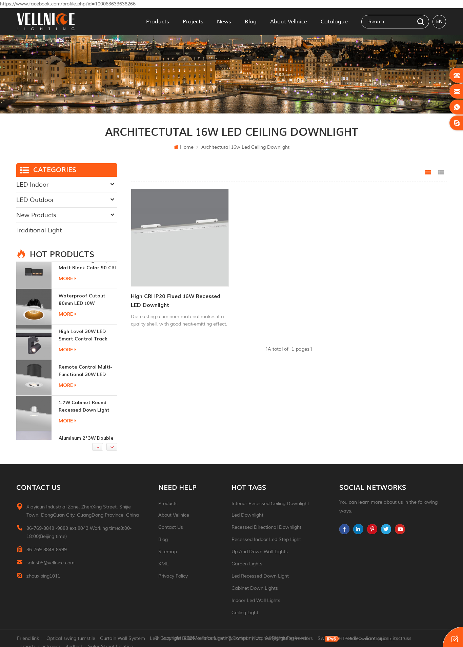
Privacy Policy (173, 576)
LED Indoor (32, 184)
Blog (251, 21)
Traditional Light (39, 230)
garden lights (247, 564)
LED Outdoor (35, 200)
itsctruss (402, 638)
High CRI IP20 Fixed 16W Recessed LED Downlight (175, 301)
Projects (193, 21)
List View (441, 172)
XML (163, 564)
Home (187, 147)
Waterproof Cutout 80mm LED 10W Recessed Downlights (84, 273)
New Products (36, 215)
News (224, 21)
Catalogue (334, 21)
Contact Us (170, 527)
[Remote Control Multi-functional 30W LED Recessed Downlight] (34, 350)
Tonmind (237, 638)
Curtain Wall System (122, 638)
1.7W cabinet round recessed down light (84, 379)
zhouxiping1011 (43, 576)
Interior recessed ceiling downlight (270, 503)
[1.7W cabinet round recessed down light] (34, 386)
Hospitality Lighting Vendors (282, 638)
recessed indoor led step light (266, 539)
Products (157, 21)
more (66, 287)
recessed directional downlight (266, 527)
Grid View (428, 172)
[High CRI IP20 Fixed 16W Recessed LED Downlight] (180, 238)
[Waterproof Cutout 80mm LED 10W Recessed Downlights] (34, 279)
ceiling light (245, 612)
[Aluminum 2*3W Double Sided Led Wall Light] (34, 421)
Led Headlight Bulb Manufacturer (187, 638)
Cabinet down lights (255, 588)
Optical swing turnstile (70, 638)
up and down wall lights (260, 552)
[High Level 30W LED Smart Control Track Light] (34, 315)
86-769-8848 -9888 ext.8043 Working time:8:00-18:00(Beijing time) (79, 532)
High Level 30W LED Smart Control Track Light (83, 308)
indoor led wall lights (256, 600)
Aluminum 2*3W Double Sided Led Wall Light (86, 415)
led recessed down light (260, 576)
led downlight (247, 515)
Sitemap (167, 552)
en (439, 21)
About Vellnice (288, 21)
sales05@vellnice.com (50, 563)
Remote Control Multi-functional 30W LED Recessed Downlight (85, 344)
